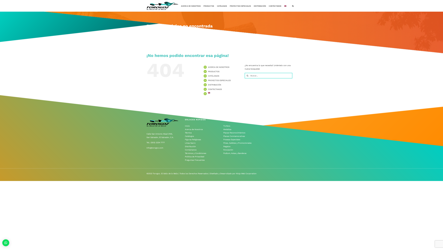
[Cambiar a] (285, 6)
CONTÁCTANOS (215, 89)
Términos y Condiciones (195, 153)
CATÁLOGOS (213, 76)
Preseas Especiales (231, 139)
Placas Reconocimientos (234, 133)
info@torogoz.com (155, 148)
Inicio (187, 126)
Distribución (190, 146)
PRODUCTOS (213, 71)
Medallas (227, 129)
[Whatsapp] (272, 119)
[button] (293, 6)
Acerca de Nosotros (194, 129)
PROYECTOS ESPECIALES (219, 80)
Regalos (226, 146)
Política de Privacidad (194, 157)
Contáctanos (190, 150)
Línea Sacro (190, 143)
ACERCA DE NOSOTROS (218, 67)
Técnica (188, 133)
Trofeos (226, 126)
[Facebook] (263, 119)
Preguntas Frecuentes (195, 160)
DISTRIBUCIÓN (214, 85)
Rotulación (228, 150)
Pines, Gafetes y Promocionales (237, 143)
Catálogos (189, 136)
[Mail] (276, 119)
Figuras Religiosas (193, 139)
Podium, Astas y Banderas (234, 153)
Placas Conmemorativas (234, 136)
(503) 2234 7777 (158, 142)
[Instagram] (267, 119)
